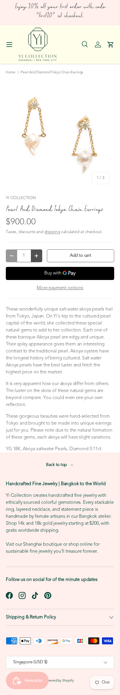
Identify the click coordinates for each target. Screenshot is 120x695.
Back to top (57, 465)
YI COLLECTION (21, 198)
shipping (52, 232)
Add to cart (80, 255)
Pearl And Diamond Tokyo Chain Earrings (52, 72)
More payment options (60, 288)
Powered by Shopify (59, 680)
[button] (110, 44)
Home (10, 72)
